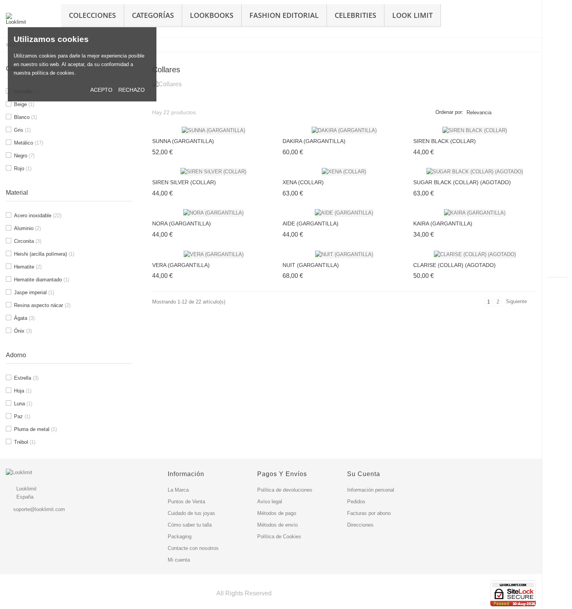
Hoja (23, 391)
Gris (22, 130)
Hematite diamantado (41, 280)
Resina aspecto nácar (42, 305)
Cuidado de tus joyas (191, 513)
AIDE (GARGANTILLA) (310, 223)
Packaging (179, 536)
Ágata (24, 318)
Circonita (27, 241)
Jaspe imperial (34, 292)
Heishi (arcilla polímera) (44, 254)
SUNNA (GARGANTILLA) (183, 141)
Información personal (370, 490)
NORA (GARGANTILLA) (181, 223)
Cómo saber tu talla (190, 525)
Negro (24, 156)
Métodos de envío (277, 525)
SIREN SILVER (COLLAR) (184, 182)
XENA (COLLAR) (303, 182)
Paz (22, 416)
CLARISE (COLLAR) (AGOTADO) (454, 265)
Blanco (25, 117)
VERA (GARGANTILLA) (181, 265)
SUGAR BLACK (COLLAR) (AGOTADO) (462, 182)
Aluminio (27, 228)
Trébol (24, 442)
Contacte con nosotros (193, 548)
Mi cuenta (179, 560)
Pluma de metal (35, 429)
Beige (24, 104)
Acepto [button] (101, 90)
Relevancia (479, 112)
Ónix (23, 331)
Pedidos (356, 501)
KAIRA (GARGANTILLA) (442, 223)
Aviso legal (269, 501)
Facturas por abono (369, 513)
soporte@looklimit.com (39, 509)
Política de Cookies (279, 536)
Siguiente (520, 302)
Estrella (26, 378)
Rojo (23, 168)
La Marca (178, 490)
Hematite (28, 267)
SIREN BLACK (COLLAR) (444, 141)
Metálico (28, 143)
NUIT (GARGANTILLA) (310, 265)
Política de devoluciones (284, 490)
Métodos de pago (276, 513)
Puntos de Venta (186, 501)
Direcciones (360, 525)
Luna (23, 404)
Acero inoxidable (37, 215)
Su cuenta (363, 474)
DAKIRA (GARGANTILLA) (314, 141)
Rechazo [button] (131, 90)
